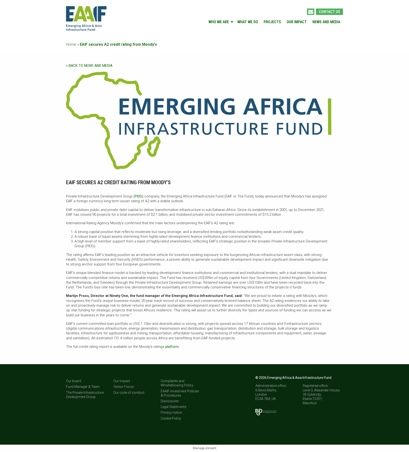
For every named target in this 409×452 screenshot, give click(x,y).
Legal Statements (173, 407)
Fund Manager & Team (83, 387)
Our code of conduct (128, 392)
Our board (73, 381)
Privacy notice (171, 412)
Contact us (329, 11)
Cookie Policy (171, 418)
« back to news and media (89, 65)
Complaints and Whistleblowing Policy (177, 383)
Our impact (297, 22)
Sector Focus (123, 387)
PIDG (138, 196)
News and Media (326, 22)
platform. (172, 347)
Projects (272, 22)
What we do (247, 22)
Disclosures (170, 401)
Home (71, 44)
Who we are (219, 22)
